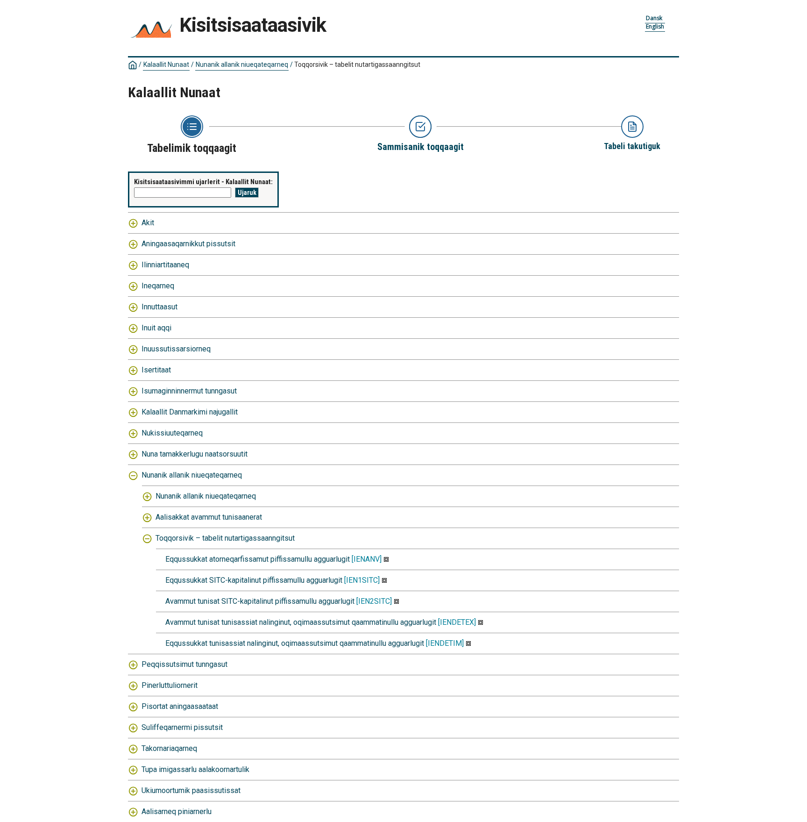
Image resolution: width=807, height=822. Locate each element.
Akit (148, 222)
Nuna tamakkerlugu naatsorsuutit (195, 454)
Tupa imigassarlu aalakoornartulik (195, 769)
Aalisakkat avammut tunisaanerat (209, 517)
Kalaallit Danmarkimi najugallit (190, 411)
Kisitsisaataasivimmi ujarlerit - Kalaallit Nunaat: (203, 182)
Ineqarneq (158, 285)
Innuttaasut (159, 306)
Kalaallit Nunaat (166, 64)
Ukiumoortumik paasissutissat (191, 790)
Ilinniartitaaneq (165, 264)
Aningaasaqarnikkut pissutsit (188, 243)
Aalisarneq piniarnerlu (177, 811)
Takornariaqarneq (169, 748)
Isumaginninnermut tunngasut (189, 390)
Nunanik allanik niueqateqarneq (242, 64)
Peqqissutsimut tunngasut (184, 664)
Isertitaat (156, 369)
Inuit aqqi (156, 327)
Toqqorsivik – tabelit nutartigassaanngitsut (225, 538)
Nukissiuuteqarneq (172, 433)
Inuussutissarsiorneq (176, 348)
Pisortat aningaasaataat (180, 706)
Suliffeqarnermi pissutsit (182, 727)
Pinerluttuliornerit (170, 685)
